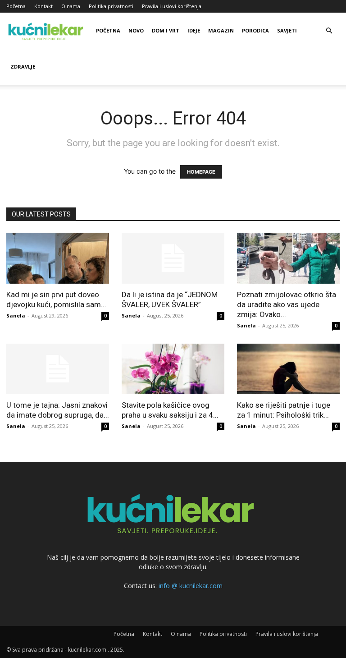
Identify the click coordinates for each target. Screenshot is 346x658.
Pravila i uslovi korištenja (171, 6)
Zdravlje (22, 66)
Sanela (15, 315)
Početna (16, 6)
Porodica (255, 30)
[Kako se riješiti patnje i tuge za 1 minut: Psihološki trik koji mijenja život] (288, 369)
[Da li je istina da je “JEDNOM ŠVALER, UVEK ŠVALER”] (173, 258)
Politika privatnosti (111, 6)
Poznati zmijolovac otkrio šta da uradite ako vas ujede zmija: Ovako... (286, 304)
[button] (329, 31)
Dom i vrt (165, 30)
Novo (136, 30)
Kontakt (43, 6)
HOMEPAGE (201, 172)
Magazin (221, 30)
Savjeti (287, 30)
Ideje (193, 30)
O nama (70, 6)
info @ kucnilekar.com (191, 585)
